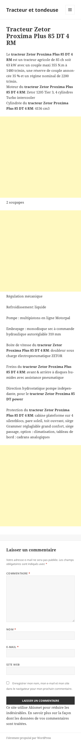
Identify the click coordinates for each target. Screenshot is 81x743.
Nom (11, 629)
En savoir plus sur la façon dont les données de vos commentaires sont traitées (38, 718)
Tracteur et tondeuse (32, 9)
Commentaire (18, 573)
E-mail (12, 647)
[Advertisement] (40, 157)
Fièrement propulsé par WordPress (28, 738)
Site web (13, 664)
